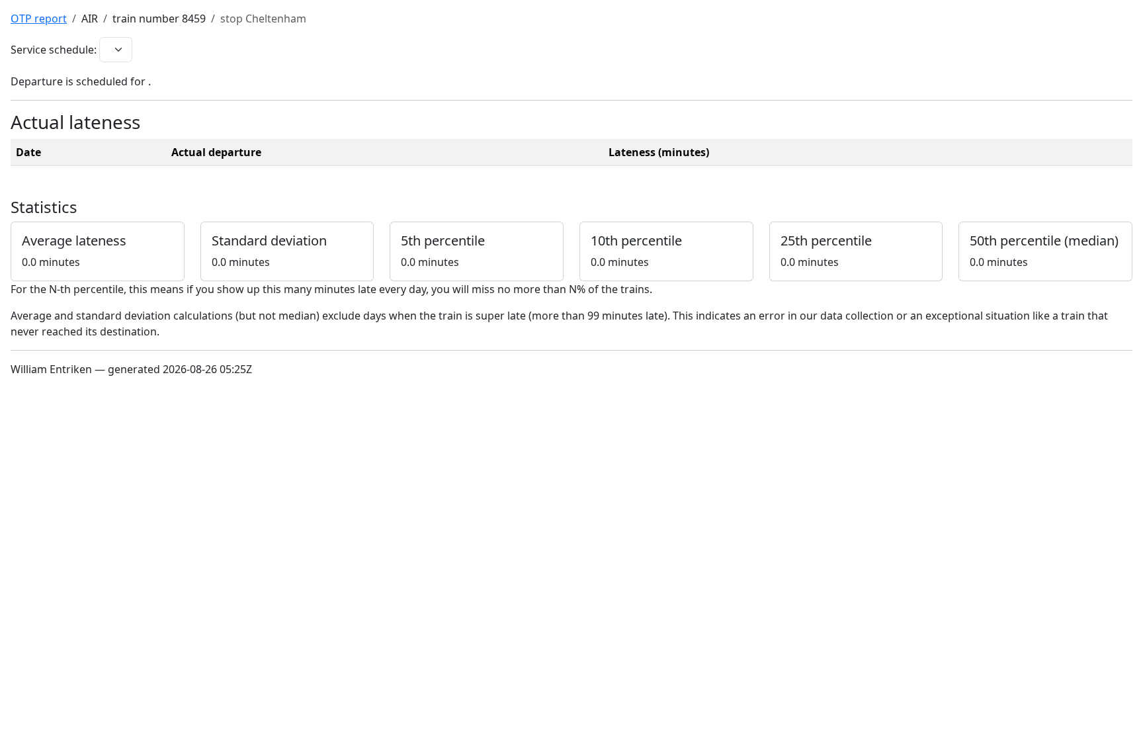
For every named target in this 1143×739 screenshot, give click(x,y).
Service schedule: (54, 49)
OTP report (39, 18)
